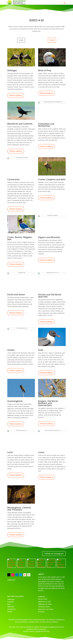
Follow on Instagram (54, 553)
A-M (21, 40)
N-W (52, 40)
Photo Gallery (15, 95)
